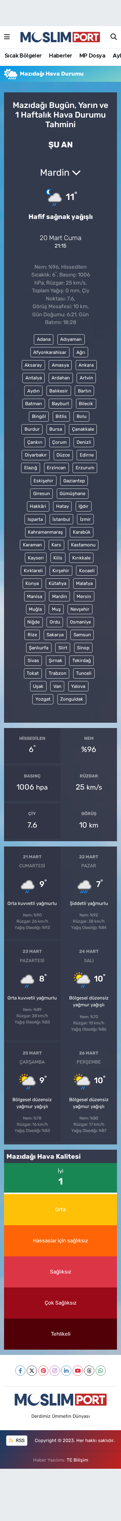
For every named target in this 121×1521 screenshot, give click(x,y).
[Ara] (113, 37)
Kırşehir (60, 570)
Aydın (33, 391)
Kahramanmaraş (45, 532)
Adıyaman (71, 339)
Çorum (59, 442)
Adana (44, 339)
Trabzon (57, 673)
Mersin (84, 596)
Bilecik (86, 403)
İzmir (85, 519)
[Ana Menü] (7, 37)
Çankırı (35, 442)
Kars (56, 545)
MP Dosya (92, 56)
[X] (32, 1371)
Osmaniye (80, 622)
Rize (32, 635)
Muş (56, 609)
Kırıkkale (81, 558)
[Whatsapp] (101, 1371)
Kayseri (36, 558)
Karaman (32, 545)
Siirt (62, 648)
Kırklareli (33, 570)
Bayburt (60, 403)
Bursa (55, 429)
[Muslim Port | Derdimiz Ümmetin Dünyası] (60, 37)
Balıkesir (58, 391)
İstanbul (61, 519)
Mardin (59, 596)
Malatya (84, 583)
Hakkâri (38, 506)
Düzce (63, 455)
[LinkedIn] (66, 1371)
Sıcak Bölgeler (23, 56)
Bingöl (39, 416)
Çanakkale (83, 429)
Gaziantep (74, 481)
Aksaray (33, 365)
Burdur (32, 429)
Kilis (57, 558)
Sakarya (55, 635)
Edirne (87, 455)
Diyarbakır (36, 455)
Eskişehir (43, 481)
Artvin (86, 378)
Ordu (55, 622)
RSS (20, 1440)
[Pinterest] (43, 1371)
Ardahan (61, 378)
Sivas (33, 660)
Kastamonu (83, 545)
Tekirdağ (81, 660)
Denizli (84, 442)
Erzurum (85, 468)
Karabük (82, 532)
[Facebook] (20, 1371)
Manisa (34, 596)
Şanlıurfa (38, 648)
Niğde (33, 622)
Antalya (33, 378)
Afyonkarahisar (49, 352)
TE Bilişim (77, 1460)
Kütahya (57, 583)
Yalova (78, 686)
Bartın (84, 391)
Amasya (60, 365)
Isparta (35, 519)
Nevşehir (79, 609)
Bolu (82, 416)
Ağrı (80, 352)
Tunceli (84, 673)
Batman (33, 403)
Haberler (60, 56)
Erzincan (56, 468)
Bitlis (61, 416)
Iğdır (83, 506)
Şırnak (55, 660)
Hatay (62, 506)
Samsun (82, 635)
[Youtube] (78, 1371)
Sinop (83, 648)
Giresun (41, 493)
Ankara (86, 365)
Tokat (33, 673)
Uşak (38, 686)
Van (57, 686)
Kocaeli (87, 570)
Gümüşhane (72, 493)
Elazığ (30, 468)
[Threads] (89, 1371)
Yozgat (43, 699)
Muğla (35, 609)
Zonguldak (71, 699)
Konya (32, 583)
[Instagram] (55, 1371)
